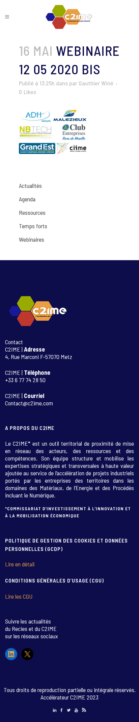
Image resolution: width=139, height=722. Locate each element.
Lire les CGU (18, 596)
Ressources (32, 212)
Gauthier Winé (96, 83)
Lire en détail (19, 564)
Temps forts (33, 226)
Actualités (30, 185)
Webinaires (31, 239)
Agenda (27, 199)
